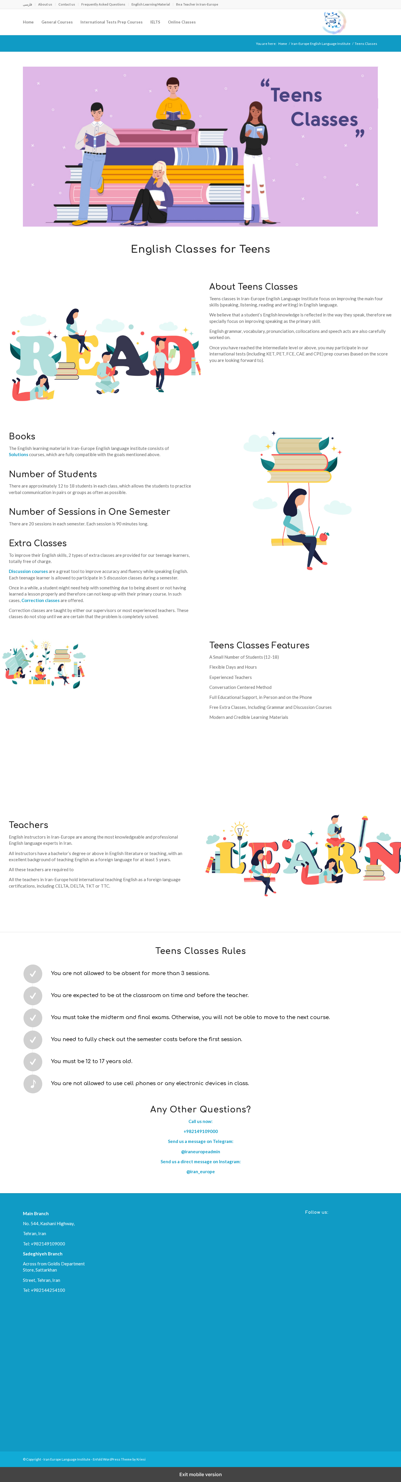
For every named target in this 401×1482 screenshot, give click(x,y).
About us (45, 4)
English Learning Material (151, 4)
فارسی (27, 4)
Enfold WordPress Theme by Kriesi (119, 1459)
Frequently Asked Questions (103, 4)
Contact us (66, 4)
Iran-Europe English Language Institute (321, 43)
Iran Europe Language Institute (66, 1459)
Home (282, 43)
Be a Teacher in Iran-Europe (197, 4)
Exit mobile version (200, 1474)
